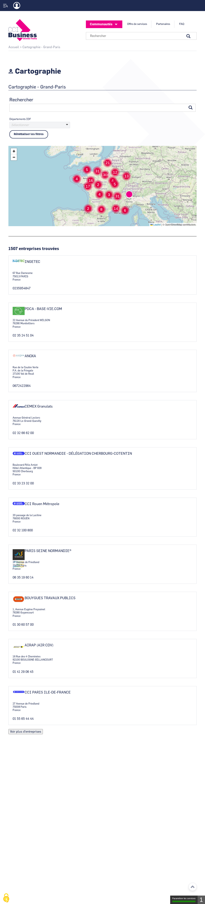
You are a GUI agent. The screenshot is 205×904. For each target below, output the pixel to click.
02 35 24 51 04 (23, 335)
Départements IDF (20, 119)
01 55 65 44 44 (23, 718)
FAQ (181, 24)
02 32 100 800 (23, 530)
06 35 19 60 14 (23, 577)
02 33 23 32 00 (23, 483)
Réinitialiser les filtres (29, 134)
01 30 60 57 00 (23, 624)
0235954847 (22, 288)
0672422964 (22, 385)
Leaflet (157, 224)
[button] (88, 208)
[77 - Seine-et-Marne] (39, 129)
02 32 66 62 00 (23, 433)
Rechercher (21, 100)
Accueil (13, 47)
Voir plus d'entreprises (25, 731)
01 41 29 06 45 (23, 671)
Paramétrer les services (184, 898)
